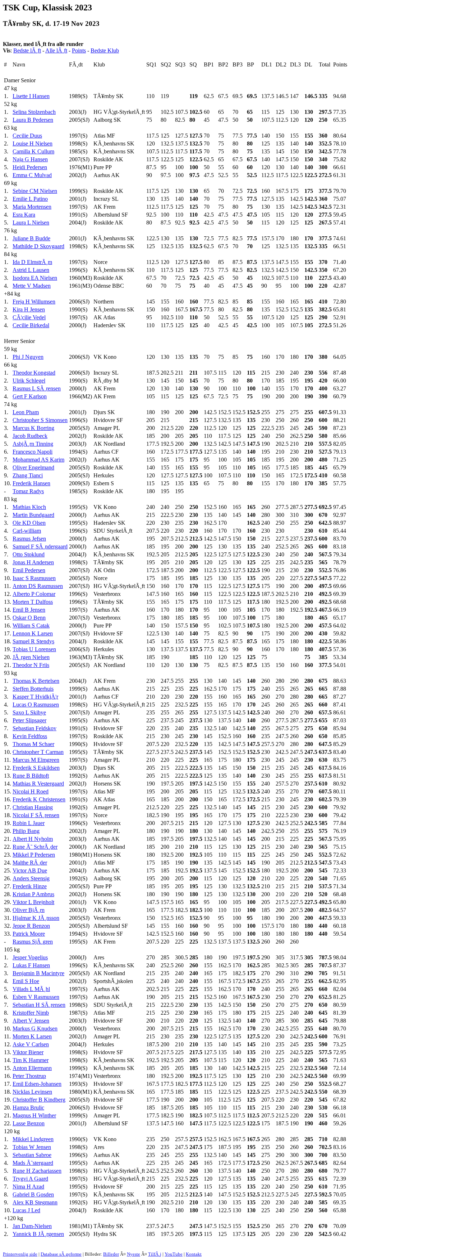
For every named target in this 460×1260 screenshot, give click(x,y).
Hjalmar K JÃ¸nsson (36, 918)
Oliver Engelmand (33, 467)
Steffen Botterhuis (33, 689)
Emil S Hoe (26, 981)
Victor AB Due (30, 870)
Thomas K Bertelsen (36, 681)
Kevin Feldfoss (30, 736)
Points (79, 50)
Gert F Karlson (30, 396)
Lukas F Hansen (31, 965)
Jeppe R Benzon (31, 926)
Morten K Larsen (32, 1036)
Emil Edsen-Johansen (37, 1084)
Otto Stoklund (29, 554)
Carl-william (27, 531)
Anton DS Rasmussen (38, 586)
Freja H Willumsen (34, 301)
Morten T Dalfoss (33, 602)
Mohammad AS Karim (38, 460)
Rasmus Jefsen (29, 539)
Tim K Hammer (31, 1060)
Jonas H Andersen (33, 562)
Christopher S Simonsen (40, 420)
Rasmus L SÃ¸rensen (37, 388)
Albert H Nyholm (33, 839)
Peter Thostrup (29, 1076)
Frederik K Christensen (39, 799)
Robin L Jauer (29, 823)
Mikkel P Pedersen (34, 855)
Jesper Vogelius (30, 957)
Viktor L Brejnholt (33, 902)
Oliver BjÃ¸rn (29, 910)
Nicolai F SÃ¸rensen (36, 815)
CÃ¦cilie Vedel (29, 317)
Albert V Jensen (31, 1021)
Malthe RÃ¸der (30, 863)
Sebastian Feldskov (34, 728)
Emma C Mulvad (32, 175)
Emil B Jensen (29, 610)
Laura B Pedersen (33, 120)
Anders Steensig (31, 878)
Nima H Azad (28, 1186)
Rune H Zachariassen (37, 1171)
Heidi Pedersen (30, 167)
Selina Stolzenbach (34, 112)
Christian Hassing (33, 807)
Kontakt (194, 1254)
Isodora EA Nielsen (35, 278)
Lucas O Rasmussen (36, 704)
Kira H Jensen (29, 309)
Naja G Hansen (30, 159)
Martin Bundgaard (33, 515)
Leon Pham (26, 412)
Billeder (111, 1254)
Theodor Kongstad (34, 373)
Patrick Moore (29, 934)
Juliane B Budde (31, 238)
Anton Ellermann (32, 1068)
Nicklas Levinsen (32, 1092)
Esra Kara (24, 215)
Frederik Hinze (30, 886)
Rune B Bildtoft (31, 776)
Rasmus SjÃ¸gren (33, 942)
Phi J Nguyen (28, 357)
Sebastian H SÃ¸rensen (39, 1005)
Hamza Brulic (28, 1107)
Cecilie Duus (27, 136)
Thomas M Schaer (33, 744)
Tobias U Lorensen (34, 649)
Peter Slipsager (29, 720)
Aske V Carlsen (31, 1044)
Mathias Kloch (29, 507)
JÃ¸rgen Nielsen (31, 657)
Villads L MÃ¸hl (31, 989)
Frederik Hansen (31, 483)
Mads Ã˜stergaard (33, 1163)
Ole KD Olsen (29, 523)
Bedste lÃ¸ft (27, 50)
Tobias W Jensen (32, 1147)
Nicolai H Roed (31, 791)
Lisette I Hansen (31, 96)
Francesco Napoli (32, 452)
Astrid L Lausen (31, 270)
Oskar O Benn (29, 618)
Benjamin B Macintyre (38, 973)
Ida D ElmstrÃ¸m (32, 262)
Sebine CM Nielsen (35, 191)
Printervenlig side (20, 1254)
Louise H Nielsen (32, 143)
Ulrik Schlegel (29, 380)
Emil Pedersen (29, 570)
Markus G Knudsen (35, 1028)
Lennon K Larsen (33, 633)
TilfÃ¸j (154, 1254)
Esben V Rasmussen (36, 997)
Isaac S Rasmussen (34, 578)
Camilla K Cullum (33, 151)
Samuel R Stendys (33, 641)
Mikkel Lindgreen (33, 1139)
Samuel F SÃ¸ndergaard (40, 546)
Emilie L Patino (30, 199)
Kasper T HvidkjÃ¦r (35, 697)
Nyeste (133, 1254)
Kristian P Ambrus (33, 894)
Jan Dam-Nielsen (32, 1226)
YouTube (174, 1254)
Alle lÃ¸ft (56, 50)
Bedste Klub (105, 50)
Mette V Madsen (32, 286)
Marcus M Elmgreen (36, 760)
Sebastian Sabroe (32, 1155)
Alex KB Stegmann (35, 1202)
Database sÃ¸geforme (61, 1254)
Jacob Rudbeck (30, 436)
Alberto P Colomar (34, 594)
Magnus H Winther (34, 1115)
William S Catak (31, 625)
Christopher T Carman (38, 752)
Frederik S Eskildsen (36, 768)
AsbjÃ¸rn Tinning (33, 444)
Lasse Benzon (29, 1123)
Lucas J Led (26, 1210)
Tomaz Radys (28, 491)
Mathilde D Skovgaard (38, 246)
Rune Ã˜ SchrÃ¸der (35, 847)
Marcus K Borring (33, 428)
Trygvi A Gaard (30, 1179)
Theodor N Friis (31, 665)
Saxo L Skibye (29, 712)
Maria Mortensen (32, 207)
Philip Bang (26, 831)
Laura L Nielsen (31, 222)
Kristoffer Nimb (31, 1013)
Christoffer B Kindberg (39, 1100)
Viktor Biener (28, 1052)
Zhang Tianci (28, 475)
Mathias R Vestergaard (38, 783)
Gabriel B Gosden (33, 1194)
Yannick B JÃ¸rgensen (38, 1234)
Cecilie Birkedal (31, 325)
